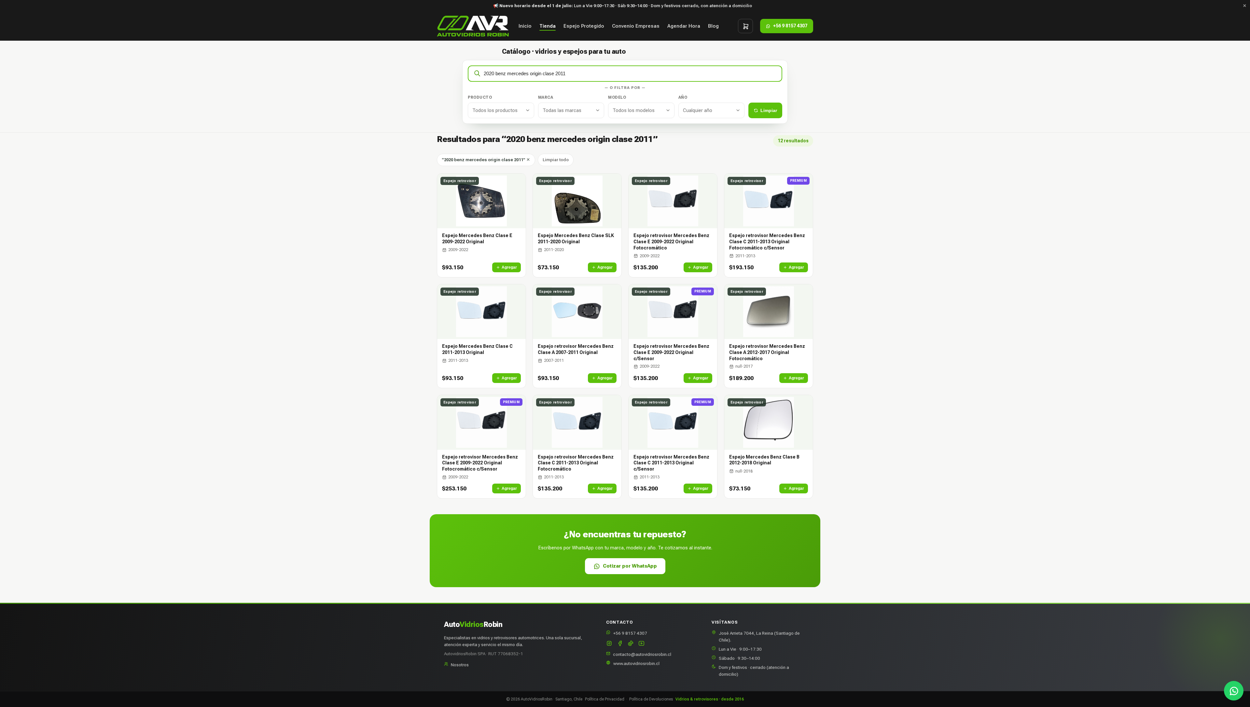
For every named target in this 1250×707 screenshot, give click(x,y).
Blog (713, 26)
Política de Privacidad (604, 699)
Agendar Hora (683, 26)
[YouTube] (641, 644)
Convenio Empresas (636, 26)
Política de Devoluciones (651, 699)
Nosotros (460, 664)
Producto (480, 97)
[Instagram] (609, 644)
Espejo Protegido (583, 26)
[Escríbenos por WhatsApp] (1233, 690)
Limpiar (768, 110)
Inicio (525, 26)
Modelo (617, 97)
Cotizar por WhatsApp (630, 566)
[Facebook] (620, 644)
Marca (545, 97)
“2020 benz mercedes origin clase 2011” (484, 159)
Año (683, 97)
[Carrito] (745, 26)
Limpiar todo (556, 159)
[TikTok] (631, 644)
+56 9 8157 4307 (630, 633)
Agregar (509, 267)
